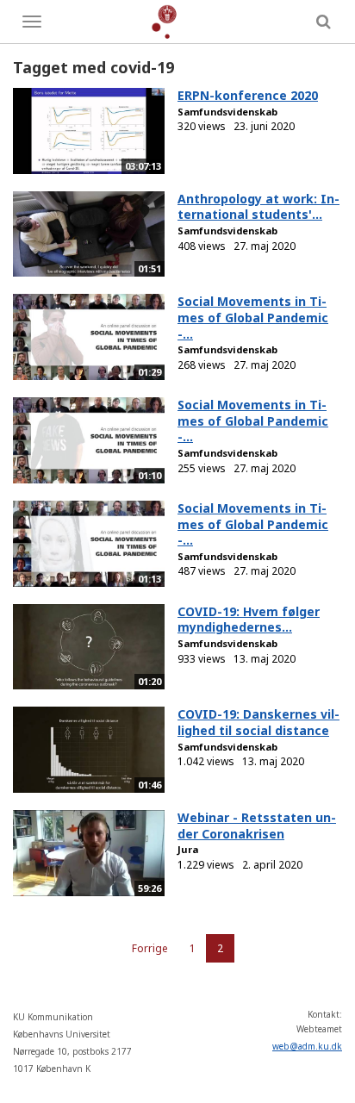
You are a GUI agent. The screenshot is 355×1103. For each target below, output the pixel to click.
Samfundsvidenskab (227, 111)
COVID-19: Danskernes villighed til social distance (258, 722)
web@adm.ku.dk (307, 1046)
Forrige (150, 948)
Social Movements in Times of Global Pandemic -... (253, 317)
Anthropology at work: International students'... (258, 206)
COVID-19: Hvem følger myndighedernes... (249, 619)
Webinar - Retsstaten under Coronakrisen (257, 825)
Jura (188, 849)
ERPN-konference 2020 (248, 95)
